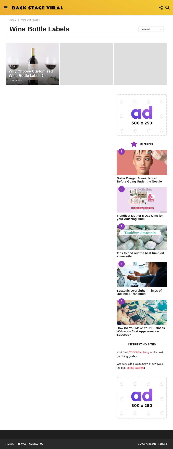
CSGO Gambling (139, 352)
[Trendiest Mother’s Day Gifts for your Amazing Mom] (142, 200)
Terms (10, 444)
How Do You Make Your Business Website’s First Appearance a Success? (141, 331)
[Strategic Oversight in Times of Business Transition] (142, 274)
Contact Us (36, 444)
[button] (5, 7)
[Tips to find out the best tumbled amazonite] (142, 237)
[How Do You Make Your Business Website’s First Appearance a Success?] (142, 312)
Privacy (21, 444)
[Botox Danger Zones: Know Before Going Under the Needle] (142, 162)
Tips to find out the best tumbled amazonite (140, 254)
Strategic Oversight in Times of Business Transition (139, 292)
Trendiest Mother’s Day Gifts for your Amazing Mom (140, 217)
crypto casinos (135, 367)
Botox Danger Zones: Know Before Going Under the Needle (139, 180)
